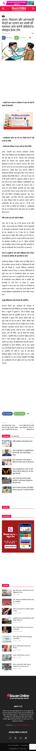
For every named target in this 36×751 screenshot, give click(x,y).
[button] (3, 8)
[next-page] (6, 497)
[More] (30, 38)
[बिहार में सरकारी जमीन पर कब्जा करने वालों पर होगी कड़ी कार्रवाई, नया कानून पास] (7, 629)
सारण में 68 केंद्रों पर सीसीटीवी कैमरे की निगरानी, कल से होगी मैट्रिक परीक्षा (22, 453)
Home (3, 13)
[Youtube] (26, 738)
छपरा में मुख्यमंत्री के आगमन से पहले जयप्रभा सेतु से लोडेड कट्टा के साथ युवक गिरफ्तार (22, 471)
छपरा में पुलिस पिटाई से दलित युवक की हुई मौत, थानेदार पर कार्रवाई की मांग (26, 427)
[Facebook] (10, 738)
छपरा (8, 13)
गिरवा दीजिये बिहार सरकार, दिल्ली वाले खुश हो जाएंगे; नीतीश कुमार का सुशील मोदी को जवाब (10, 427)
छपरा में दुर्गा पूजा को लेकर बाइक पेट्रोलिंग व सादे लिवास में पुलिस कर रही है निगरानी (22, 480)
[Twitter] (21, 738)
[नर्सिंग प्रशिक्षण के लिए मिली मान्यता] (7, 443)
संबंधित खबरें (6, 436)
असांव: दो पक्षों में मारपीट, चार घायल (21, 655)
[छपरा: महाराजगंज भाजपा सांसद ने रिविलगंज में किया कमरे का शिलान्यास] (7, 462)
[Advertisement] (18, 81)
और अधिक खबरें (15, 436)
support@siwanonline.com (21, 725)
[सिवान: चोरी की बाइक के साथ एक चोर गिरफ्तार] (7, 648)
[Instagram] (15, 738)
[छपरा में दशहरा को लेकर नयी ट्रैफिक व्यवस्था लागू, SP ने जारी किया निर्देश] (7, 489)
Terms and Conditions (13, 745)
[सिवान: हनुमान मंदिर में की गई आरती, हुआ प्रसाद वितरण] (7, 639)
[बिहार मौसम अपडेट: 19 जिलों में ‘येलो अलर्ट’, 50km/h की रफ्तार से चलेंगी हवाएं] (7, 592)
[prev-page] (3, 497)
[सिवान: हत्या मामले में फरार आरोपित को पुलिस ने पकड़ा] (7, 611)
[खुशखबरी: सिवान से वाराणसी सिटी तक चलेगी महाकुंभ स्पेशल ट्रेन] (7, 620)
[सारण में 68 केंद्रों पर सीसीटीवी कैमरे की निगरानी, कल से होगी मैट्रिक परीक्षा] (7, 452)
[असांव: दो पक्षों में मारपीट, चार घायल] (7, 657)
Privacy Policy (24, 745)
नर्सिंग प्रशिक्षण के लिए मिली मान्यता (22, 441)
